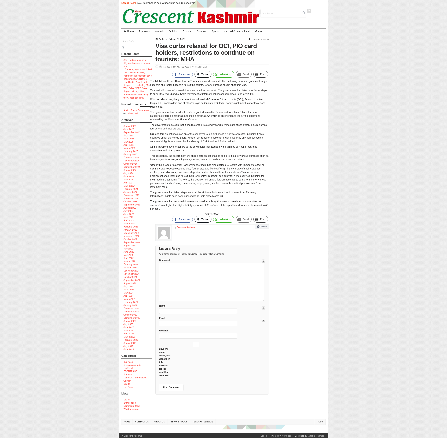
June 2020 (128, 327)
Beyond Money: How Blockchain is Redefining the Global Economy (135, 94)
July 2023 (128, 210)
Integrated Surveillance (135, 78)
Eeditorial (128, 368)
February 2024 (130, 188)
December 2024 (131, 157)
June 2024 (128, 176)
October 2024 (130, 163)
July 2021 (128, 286)
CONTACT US (142, 422)
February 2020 (130, 339)
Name (162, 305)
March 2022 (129, 261)
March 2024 (129, 185)
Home (130, 31)
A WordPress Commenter (136, 110)
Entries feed (129, 402)
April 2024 (128, 182)
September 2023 (131, 204)
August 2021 (129, 283)
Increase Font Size (160, 66)
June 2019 (128, 349)
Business (201, 31)
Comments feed (131, 405)
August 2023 (129, 207)
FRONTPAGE (130, 371)
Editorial (186, 31)
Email (162, 318)
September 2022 (131, 242)
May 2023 (128, 217)
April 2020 (128, 333)
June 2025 (128, 138)
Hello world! (132, 113)
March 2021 (129, 299)
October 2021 (130, 276)
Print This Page (183, 67)
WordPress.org (130, 409)
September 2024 (131, 166)
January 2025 (130, 154)
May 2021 (128, 292)
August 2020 (129, 321)
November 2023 (131, 198)
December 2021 (131, 270)
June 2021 (128, 289)
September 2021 (131, 280)
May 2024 (128, 179)
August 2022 (129, 245)
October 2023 (130, 201)
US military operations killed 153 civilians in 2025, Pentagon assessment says (137, 72)
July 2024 (128, 173)
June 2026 (128, 129)
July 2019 (128, 346)
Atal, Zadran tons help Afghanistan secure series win (166, 3)
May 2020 (128, 330)
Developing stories (132, 365)
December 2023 (131, 195)
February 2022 (130, 264)
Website (264, 226)
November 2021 (131, 273)
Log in (126, 399)
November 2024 (131, 160)
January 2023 (130, 229)
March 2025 (129, 148)
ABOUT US (159, 422)
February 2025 (130, 151)
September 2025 (131, 132)
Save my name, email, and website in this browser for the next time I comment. (164, 362)
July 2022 (128, 248)
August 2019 (129, 343)
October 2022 (130, 239)
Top (320, 422)
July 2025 (128, 135)
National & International (237, 31)
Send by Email (201, 67)
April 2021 (128, 295)
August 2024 (129, 170)
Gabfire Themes (316, 435)
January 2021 (130, 305)
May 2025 (128, 141)
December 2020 (131, 308)
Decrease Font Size (156, 66)
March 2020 (129, 336)
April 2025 (128, 144)
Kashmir (159, 31)
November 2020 (131, 311)
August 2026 (129, 126)
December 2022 (131, 232)
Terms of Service (202, 422)
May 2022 (128, 254)
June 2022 (128, 251)
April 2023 (128, 220)
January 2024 (130, 192)
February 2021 (130, 302)
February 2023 (130, 226)
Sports (215, 31)
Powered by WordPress (281, 435)
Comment (164, 260)
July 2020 (128, 324)
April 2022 (128, 258)
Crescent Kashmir (260, 39)
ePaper (259, 31)
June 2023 (128, 214)
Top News (144, 31)
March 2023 (129, 223)
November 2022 (131, 236)
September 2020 (131, 317)
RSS (309, 11)
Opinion (173, 31)
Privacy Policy (178, 422)
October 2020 (130, 314)
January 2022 (130, 267)
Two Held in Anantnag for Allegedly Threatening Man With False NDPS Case (136, 85)
